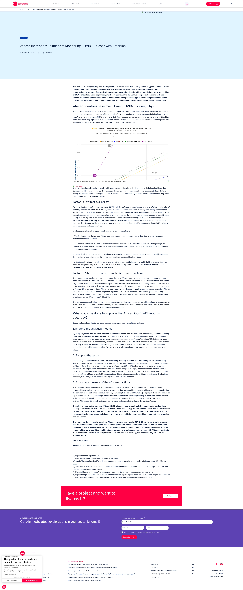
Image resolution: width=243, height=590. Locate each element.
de (193, 570)
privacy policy (156, 532)
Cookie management (216, 576)
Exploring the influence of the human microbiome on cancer (88, 571)
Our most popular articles (75, 561)
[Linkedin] (217, 564)
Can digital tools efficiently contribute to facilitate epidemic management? (93, 567)
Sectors (55, 4)
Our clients (154, 567)
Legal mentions (217, 570)
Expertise (94, 4)
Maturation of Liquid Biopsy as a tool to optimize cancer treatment (90, 577)
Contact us (211, 3)
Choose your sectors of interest (133, 518)
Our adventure (115, 4)
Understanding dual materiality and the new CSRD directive (88, 564)
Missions (74, 4)
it (193, 574)
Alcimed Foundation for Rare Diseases (164, 570)
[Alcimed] (20, 4)
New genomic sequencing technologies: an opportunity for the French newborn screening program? (101, 574)
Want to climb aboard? (139, 4)
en (193, 564)
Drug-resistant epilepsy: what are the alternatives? (85, 580)
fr (193, 567)
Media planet (155, 577)
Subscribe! (126, 537)
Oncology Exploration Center (160, 574)
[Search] (187, 4)
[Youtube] (221, 564)
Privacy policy (218, 573)
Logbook (160, 4)
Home (21, 9)
